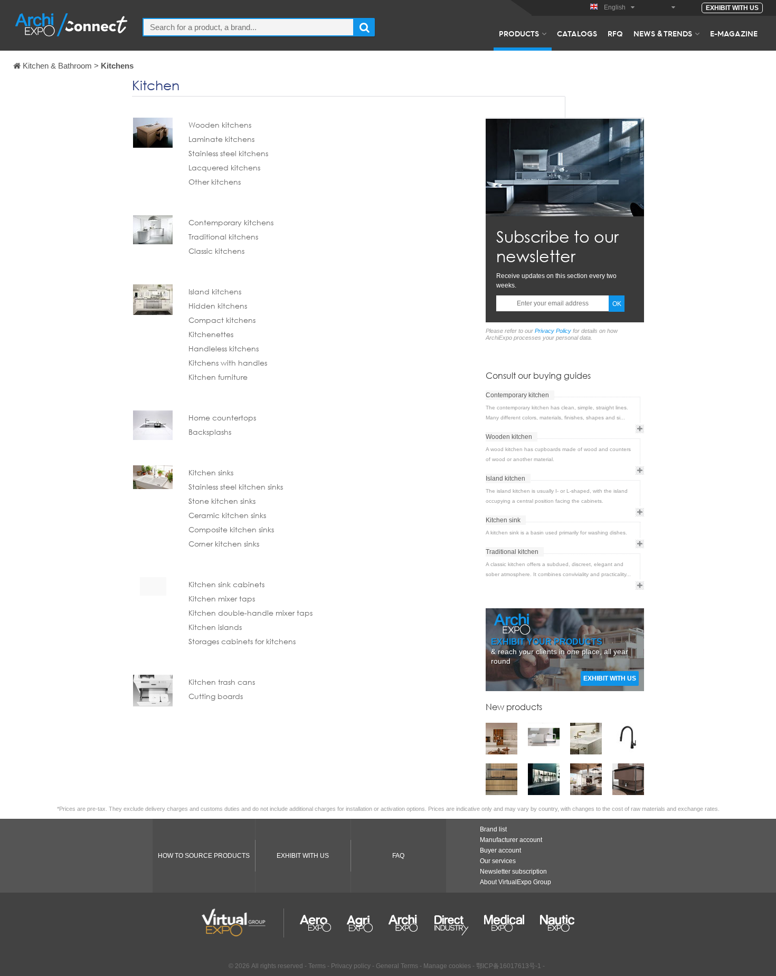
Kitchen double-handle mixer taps (250, 612)
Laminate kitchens (221, 139)
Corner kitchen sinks (223, 543)
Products (519, 33)
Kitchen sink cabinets (226, 584)
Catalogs (577, 33)
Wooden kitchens (219, 124)
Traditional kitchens (223, 236)
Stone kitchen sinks (221, 500)
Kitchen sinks (210, 472)
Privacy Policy (553, 331)
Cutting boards (215, 696)
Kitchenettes (210, 334)
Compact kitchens (221, 319)
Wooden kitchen (509, 437)
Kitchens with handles (227, 362)
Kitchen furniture (218, 376)
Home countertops (222, 417)
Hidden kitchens (217, 305)
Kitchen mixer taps (221, 598)
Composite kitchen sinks (231, 529)
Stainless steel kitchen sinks (235, 486)
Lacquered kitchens (224, 167)
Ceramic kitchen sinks (227, 515)
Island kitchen (505, 478)
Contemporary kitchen (517, 395)
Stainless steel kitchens (228, 153)
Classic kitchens (216, 250)
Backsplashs (209, 431)
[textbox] (248, 27)
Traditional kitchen (512, 552)
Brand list (493, 829)
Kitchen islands (215, 627)
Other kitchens (214, 181)
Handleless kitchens (223, 348)
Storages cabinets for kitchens (242, 641)
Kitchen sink (503, 520)
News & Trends (662, 33)
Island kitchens (214, 291)
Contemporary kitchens (230, 222)
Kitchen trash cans (221, 681)
